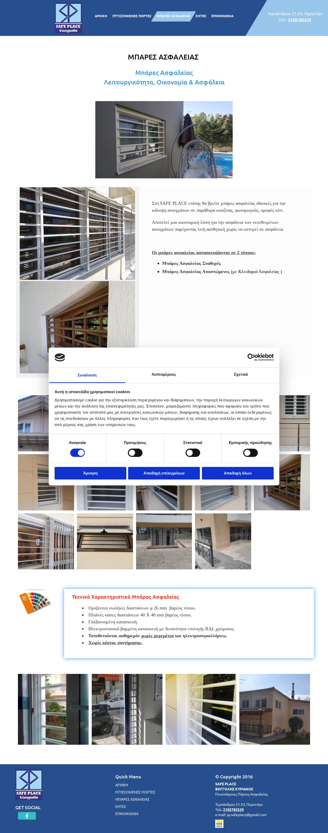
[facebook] (27, 816)
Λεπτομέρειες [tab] (164, 374)
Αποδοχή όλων (238, 473)
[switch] (135, 453)
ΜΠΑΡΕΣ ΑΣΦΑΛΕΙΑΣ (173, 16)
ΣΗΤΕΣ (201, 16)
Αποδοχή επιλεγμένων (164, 473)
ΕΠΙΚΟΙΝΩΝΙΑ (222, 16)
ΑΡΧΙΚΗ (101, 16)
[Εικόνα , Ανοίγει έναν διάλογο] (77, 233)
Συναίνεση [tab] (87, 375)
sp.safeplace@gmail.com (246, 814)
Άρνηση (90, 473)
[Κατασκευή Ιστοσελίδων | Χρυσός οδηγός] (261, 824)
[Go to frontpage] (61, 784)
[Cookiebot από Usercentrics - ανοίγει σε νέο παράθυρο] (251, 357)
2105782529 (299, 19)
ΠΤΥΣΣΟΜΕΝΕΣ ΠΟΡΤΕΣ (131, 16)
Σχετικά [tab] (241, 374)
